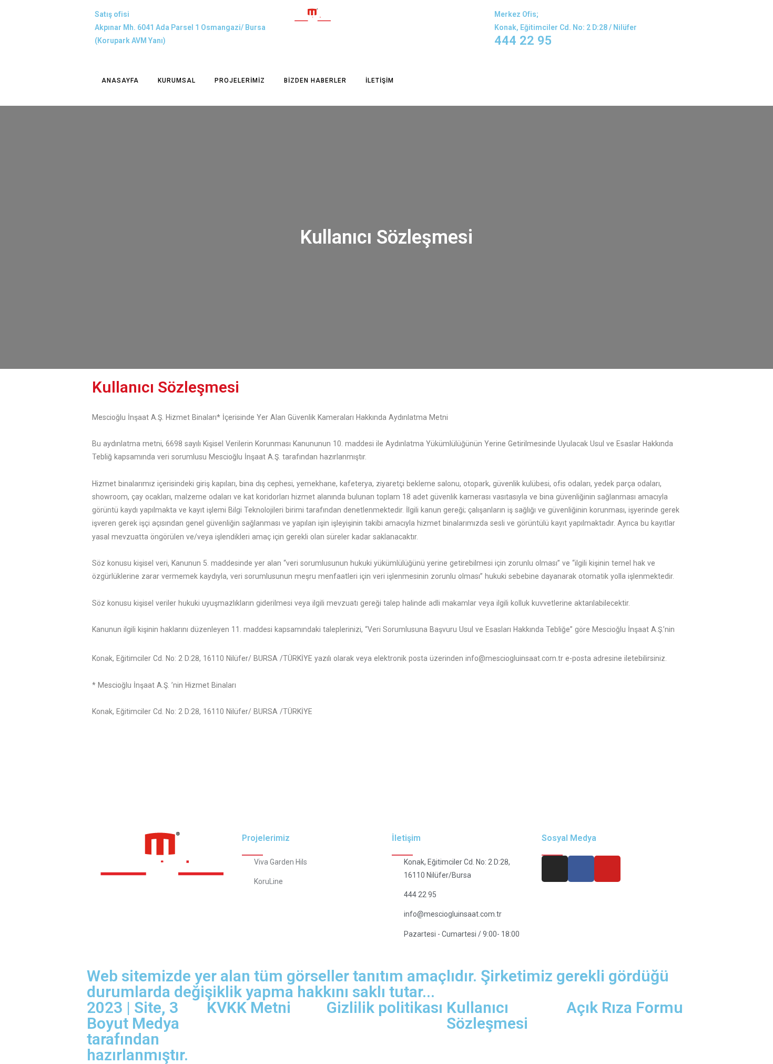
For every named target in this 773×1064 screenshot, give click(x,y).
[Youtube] (607, 869)
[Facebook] (581, 869)
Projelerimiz (240, 80)
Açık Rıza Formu (624, 1007)
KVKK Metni (249, 1007)
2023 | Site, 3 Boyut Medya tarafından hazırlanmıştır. (137, 1031)
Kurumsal (177, 80)
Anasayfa (120, 80)
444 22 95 (523, 40)
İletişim (379, 80)
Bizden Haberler (315, 80)
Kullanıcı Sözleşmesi (487, 1015)
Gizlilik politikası (385, 1007)
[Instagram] (555, 869)
